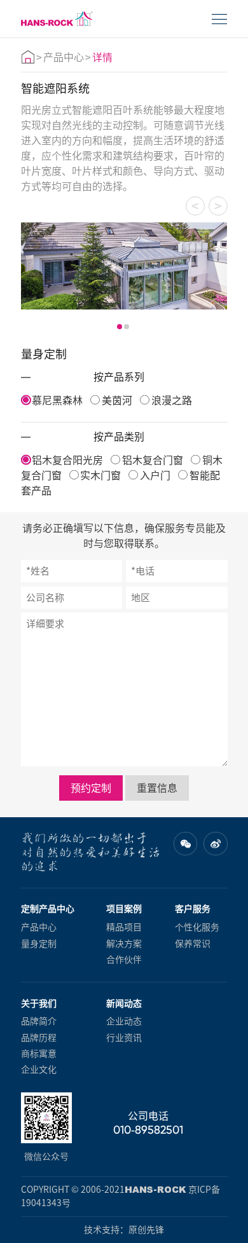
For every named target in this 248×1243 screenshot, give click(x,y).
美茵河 (117, 400)
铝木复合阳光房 (67, 460)
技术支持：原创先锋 (124, 1229)
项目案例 (124, 908)
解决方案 (124, 943)
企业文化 (39, 1069)
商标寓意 (39, 1053)
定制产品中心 (47, 908)
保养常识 (192, 943)
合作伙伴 (124, 959)
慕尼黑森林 (57, 400)
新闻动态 (124, 1003)
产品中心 (63, 57)
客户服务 (192, 908)
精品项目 (124, 927)
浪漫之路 (171, 400)
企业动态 (124, 1021)
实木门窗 (100, 475)
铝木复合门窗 (152, 460)
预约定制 (91, 788)
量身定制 (39, 943)
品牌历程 (39, 1037)
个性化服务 (197, 927)
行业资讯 (124, 1037)
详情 (102, 57)
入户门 (155, 475)
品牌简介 (39, 1021)
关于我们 (39, 1003)
